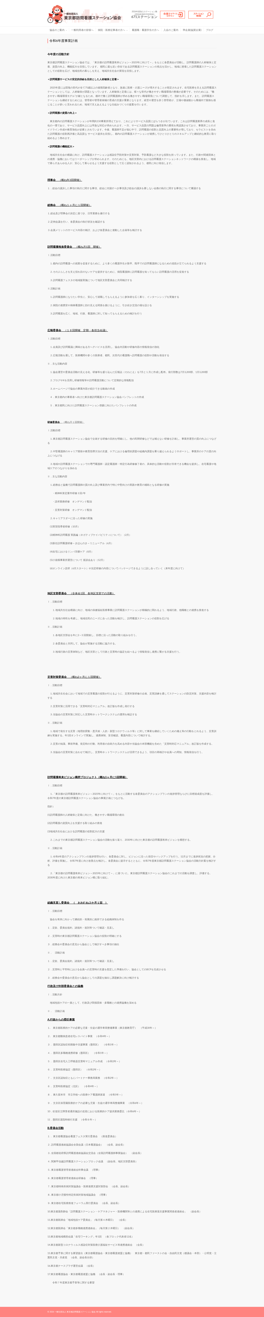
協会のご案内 (57, 30)
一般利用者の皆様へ (82, 30)
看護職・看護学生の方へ (145, 30)
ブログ (209, 30)
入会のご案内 (170, 30)
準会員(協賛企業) (192, 30)
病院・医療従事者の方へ (111, 30)
